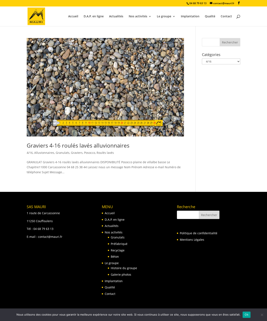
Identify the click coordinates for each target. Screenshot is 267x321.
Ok (246, 314)
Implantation (190, 16)
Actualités (116, 16)
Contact (226, 16)
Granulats (62, 153)
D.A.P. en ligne (94, 16)
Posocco (89, 153)
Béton (115, 257)
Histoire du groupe (124, 268)
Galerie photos (121, 274)
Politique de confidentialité (198, 233)
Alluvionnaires (44, 153)
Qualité (210, 16)
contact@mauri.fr (50, 237)
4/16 (30, 153)
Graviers (77, 153)
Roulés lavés (105, 153)
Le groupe (164, 16)
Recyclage (118, 250)
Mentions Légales (192, 240)
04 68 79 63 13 (43, 229)
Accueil (73, 16)
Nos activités (138, 16)
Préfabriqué (119, 244)
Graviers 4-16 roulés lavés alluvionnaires (78, 145)
